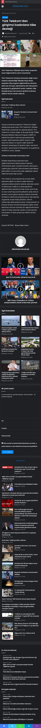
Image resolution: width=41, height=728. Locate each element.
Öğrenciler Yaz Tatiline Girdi (25, 633)
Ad (3, 421)
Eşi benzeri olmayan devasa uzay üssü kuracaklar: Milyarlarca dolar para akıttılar (20, 494)
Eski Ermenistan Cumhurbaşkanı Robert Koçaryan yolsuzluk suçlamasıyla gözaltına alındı (26, 525)
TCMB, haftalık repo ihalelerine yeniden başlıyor (28, 374)
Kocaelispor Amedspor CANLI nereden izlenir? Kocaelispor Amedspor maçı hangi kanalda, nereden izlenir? (18, 606)
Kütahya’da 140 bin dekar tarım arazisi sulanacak (26, 564)
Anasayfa (6, 13)
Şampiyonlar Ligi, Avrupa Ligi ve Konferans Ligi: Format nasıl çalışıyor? (26, 469)
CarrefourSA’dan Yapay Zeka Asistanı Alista (30, 329)
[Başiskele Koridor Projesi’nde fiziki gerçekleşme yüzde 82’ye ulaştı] (30, 342)
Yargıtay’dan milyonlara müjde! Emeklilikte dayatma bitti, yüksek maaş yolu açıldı (10, 375)
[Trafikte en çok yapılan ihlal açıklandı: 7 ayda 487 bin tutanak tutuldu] (7, 616)
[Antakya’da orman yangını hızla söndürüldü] (7, 584)
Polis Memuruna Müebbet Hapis (15, 1)
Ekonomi (13, 13)
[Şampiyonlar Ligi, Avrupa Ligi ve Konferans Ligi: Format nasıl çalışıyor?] (7, 467)
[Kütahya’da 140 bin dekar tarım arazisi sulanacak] (7, 566)
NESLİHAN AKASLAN (11, 33)
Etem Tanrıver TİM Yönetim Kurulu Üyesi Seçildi (19, 599)
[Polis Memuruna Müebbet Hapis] (7, 487)
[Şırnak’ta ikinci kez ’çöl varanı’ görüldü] (7, 548)
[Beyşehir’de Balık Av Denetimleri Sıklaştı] (7, 114)
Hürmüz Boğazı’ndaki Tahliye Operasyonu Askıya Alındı (9, 330)
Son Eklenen (20, 461)
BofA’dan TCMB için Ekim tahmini (13, 105)
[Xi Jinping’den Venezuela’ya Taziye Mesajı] (7, 593)
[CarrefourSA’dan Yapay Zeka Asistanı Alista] (30, 321)
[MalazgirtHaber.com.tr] (20, 6)
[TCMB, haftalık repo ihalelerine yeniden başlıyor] (30, 365)
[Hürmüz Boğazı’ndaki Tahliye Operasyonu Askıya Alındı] (11, 321)
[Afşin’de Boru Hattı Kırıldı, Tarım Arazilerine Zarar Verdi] (7, 557)
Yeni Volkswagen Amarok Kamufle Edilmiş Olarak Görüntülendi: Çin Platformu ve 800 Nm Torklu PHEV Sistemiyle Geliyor (26, 513)
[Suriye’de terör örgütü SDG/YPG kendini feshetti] (7, 503)
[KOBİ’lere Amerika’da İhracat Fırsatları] (11, 342)
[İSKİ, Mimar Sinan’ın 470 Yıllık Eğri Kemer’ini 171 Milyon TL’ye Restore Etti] (7, 626)
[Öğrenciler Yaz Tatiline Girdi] (7, 636)
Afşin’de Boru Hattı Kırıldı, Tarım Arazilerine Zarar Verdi (26, 556)
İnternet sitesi (6, 436)
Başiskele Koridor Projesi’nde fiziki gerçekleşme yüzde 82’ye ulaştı (28, 352)
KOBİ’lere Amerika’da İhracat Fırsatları (9, 350)
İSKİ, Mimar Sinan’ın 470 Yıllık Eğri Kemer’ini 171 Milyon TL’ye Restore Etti (27, 626)
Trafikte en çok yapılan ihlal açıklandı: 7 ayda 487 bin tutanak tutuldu (27, 616)
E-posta (5, 428)
